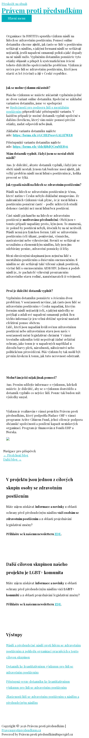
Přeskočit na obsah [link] (14, 4)
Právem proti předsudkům (42, 10)
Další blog (12, 459)
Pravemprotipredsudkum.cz (21, 730)
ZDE (57, 534)
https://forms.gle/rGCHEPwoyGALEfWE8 (43, 135)
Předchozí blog (15, 455)
